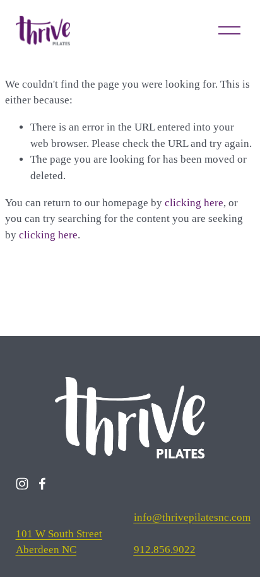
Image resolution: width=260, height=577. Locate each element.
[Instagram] (22, 483)
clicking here (194, 203)
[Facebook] (42, 483)
